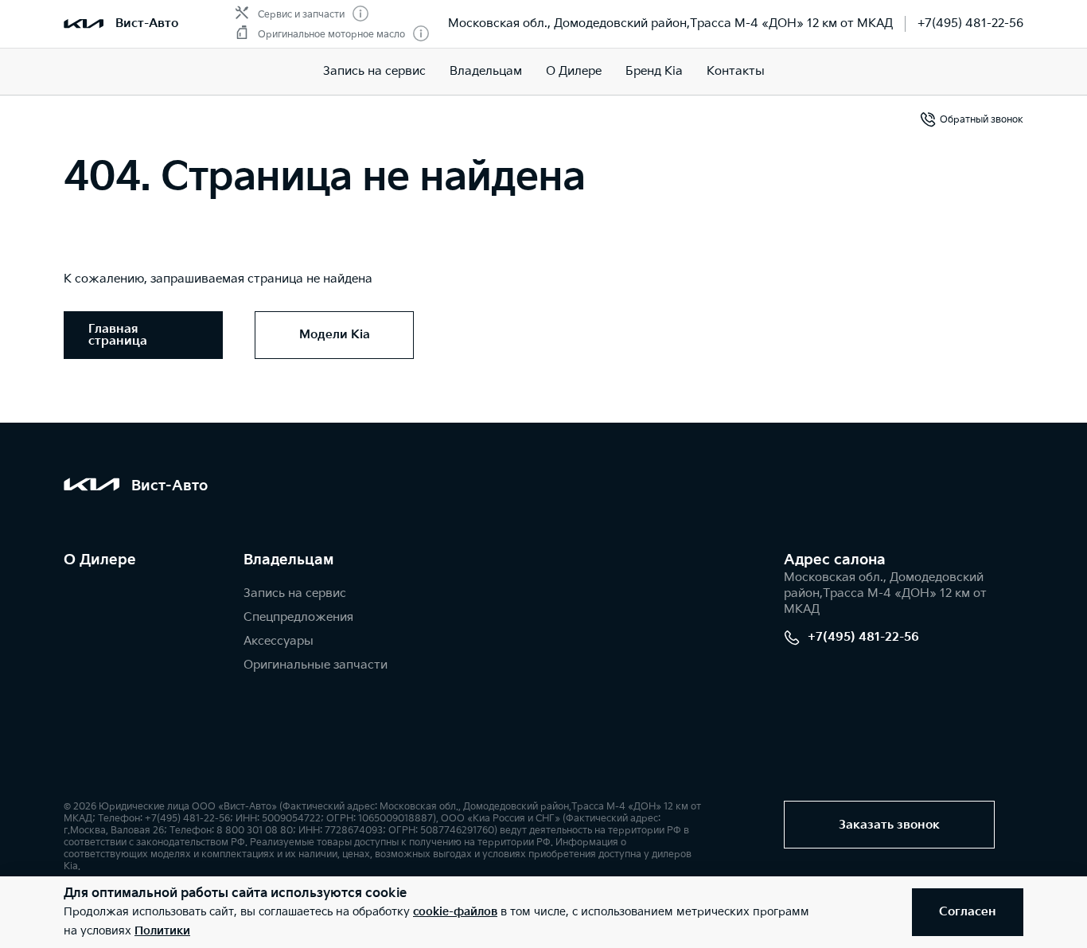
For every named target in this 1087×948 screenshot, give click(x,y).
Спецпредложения (298, 617)
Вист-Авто (146, 23)
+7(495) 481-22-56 (970, 23)
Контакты (736, 71)
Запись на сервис (374, 71)
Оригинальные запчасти (316, 665)
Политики (162, 931)
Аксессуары (279, 641)
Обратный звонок (981, 120)
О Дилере (574, 71)
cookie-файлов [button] (455, 912)
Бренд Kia (654, 71)
